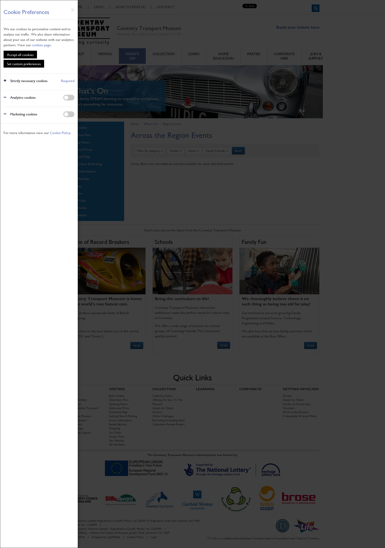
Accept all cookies (20, 54)
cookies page (41, 44)
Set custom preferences (24, 63)
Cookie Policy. (60, 132)
